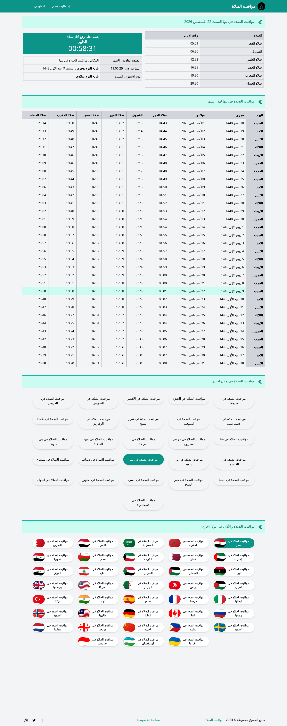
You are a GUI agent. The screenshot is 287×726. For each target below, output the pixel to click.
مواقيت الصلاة (214, 720)
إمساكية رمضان (61, 6)
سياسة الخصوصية (148, 720)
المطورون (39, 6)
